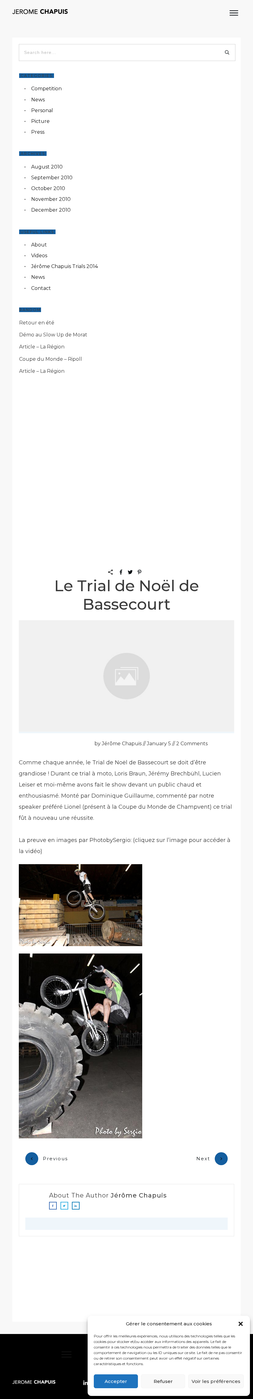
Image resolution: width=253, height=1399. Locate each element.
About (39, 245)
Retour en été (36, 323)
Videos (39, 255)
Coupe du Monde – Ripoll (50, 359)
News (38, 100)
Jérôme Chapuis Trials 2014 (64, 266)
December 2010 (51, 210)
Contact (41, 288)
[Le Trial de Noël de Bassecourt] (126, 676)
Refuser (163, 1381)
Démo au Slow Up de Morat (53, 335)
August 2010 (47, 167)
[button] (241, 1324)
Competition (46, 89)
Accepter (116, 1381)
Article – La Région (41, 347)
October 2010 (48, 188)
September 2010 (52, 178)
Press (37, 132)
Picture (40, 121)
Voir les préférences (216, 1381)
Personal (42, 110)
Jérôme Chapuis (139, 1195)
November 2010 (51, 199)
